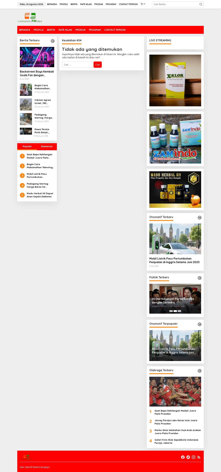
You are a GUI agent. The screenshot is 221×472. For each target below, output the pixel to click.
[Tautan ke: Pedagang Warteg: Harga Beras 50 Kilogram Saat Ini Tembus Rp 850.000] (26, 118)
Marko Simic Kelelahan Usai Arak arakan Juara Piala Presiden (178, 432)
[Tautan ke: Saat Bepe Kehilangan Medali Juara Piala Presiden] (175, 392)
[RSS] (199, 457)
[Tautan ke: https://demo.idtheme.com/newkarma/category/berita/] (53, 41)
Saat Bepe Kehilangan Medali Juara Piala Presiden (39, 156)
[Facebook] (183, 457)
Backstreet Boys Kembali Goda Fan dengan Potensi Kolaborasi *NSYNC (37, 73)
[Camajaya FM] (30, 17)
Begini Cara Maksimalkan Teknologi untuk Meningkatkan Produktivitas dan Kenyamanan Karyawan (43, 87)
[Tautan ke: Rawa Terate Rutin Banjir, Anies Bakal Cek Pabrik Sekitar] (26, 131)
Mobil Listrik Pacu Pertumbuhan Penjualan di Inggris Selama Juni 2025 (38, 175)
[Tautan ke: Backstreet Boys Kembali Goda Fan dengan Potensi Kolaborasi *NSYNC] (37, 57)
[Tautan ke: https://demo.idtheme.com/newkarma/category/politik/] (200, 278)
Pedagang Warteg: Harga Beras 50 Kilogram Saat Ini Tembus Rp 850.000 (43, 116)
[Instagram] (193, 457)
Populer (27, 146)
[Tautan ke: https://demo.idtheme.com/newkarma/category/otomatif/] (200, 218)
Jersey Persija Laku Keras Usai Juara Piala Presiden (176, 422)
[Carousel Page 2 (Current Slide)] (175, 311)
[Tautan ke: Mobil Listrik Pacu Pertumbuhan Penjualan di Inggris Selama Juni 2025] (175, 239)
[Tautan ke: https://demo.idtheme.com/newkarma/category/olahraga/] (200, 371)
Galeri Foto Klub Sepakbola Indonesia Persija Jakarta (176, 441)
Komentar (47, 146)
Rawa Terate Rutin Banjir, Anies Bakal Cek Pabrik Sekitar (43, 131)
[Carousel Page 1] (171, 311)
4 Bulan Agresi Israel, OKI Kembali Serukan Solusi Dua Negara (44, 102)
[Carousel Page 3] (179, 311)
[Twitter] (188, 457)
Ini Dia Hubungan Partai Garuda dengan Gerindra (173, 300)
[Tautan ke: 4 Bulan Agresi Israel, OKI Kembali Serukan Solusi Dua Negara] (26, 104)
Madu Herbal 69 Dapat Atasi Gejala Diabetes (40, 195)
